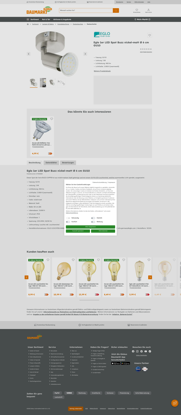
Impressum (111, 182)
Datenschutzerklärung (100, 182)
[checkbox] (68, 218)
